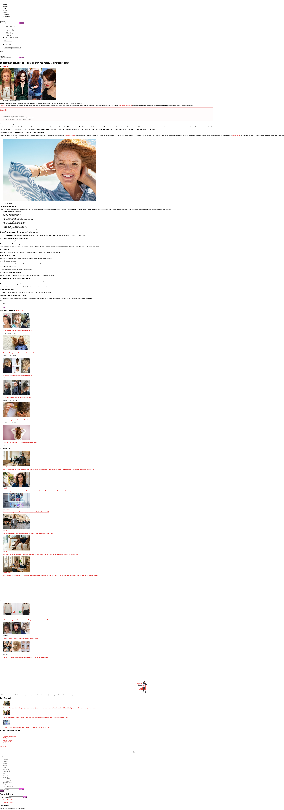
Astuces (5, 7)
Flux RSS (5, 742)
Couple (5, 9)
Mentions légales (7, 741)
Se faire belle (9, 30)
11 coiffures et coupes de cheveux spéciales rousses (17, 119)
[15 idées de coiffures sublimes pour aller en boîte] (143, 365)
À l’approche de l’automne (125, 105)
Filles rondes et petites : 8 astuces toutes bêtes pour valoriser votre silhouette (25, 620)
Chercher (22, 22)
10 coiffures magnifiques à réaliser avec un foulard (18, 330)
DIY (4, 19)
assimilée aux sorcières (69, 135)
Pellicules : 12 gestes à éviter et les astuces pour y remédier (20, 442)
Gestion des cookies (7, 740)
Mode (5, 13)
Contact (5, 738)
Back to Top (3, 746)
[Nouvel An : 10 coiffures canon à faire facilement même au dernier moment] (143, 647)
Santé (5, 11)
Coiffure (6, 15)
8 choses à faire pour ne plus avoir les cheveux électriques (20, 353)
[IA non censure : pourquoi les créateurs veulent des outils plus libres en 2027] (143, 500)
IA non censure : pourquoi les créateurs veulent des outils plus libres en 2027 (26, 512)
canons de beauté (236, 135)
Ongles (9, 35)
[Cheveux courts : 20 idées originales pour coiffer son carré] (143, 628)
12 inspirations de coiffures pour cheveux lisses (17, 397)
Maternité (6, 17)
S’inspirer (8, 41)
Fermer (1, 756)
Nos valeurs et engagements (9, 736)
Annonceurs (6, 737)
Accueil (5, 5)
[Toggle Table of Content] (1, 113)
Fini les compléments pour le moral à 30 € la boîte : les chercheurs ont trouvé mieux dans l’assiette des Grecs (35, 491)
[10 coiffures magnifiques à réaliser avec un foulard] (143, 320)
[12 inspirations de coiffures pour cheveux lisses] (143, 387)
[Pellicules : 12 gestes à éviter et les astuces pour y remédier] (143, 432)
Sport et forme (7, 466)
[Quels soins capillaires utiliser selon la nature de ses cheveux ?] (143, 410)
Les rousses (2, 105)
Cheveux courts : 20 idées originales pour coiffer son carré (20, 638)
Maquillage (10, 33)
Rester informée (10, 26)
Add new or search (4, 797)
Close (2, 790)
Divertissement (7, 509)
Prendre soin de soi (11, 37)
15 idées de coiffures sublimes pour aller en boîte (17, 375)
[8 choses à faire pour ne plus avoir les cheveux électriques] (143, 343)
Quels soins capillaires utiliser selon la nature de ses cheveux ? (21, 420)
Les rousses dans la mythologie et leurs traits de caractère (18, 117)
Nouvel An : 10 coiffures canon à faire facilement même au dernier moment (25, 657)
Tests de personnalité (12, 48)
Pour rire (7, 44)
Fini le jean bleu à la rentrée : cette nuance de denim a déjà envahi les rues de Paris (28, 533)
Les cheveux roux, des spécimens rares (13, 116)
